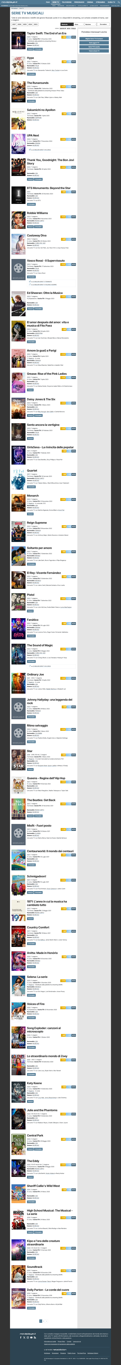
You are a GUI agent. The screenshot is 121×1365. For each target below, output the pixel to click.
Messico (38, 580)
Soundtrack (34, 1267)
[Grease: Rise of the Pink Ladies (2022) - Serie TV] (18, 382)
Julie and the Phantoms (42, 1110)
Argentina (39, 333)
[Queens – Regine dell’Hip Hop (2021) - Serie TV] (18, 785)
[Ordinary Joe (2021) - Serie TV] (18, 683)
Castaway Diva (37, 235)
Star (29, 751)
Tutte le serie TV (83, 5)
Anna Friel (61, 510)
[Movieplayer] (28, 1334)
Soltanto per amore (39, 548)
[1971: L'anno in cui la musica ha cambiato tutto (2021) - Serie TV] (18, 910)
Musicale (64, 24)
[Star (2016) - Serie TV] (18, 759)
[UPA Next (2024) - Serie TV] (18, 144)
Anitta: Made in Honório (42, 953)
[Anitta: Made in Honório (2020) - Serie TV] (18, 961)
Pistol (30, 594)
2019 (28, 1217)
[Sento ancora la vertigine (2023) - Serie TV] (18, 432)
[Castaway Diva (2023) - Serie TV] (18, 244)
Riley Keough (42, 412)
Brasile (37, 556)
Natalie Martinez (51, 689)
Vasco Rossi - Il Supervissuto (46, 260)
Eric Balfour (41, 940)
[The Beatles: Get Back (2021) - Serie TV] (18, 809)
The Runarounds (38, 83)
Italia (37, 66)
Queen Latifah (52, 765)
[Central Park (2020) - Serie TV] (18, 1144)
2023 (35, 24)
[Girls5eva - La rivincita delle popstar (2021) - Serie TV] (18, 455)
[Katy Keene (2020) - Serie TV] (18, 1092)
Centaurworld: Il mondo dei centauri (50, 851)
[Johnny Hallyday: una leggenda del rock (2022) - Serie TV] (18, 708)
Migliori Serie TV (71, 5)
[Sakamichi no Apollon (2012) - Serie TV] (18, 119)
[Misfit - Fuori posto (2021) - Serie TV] (18, 834)
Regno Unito (39, 221)
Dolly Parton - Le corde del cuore (48, 1290)
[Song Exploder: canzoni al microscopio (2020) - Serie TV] (18, 1037)
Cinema (90, 2)
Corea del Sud (40, 243)
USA (36, 43)
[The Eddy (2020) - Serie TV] (18, 1168)
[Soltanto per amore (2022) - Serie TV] (18, 556)
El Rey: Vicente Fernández (44, 573)
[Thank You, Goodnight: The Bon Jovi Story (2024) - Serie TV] (18, 167)
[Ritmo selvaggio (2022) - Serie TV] (18, 734)
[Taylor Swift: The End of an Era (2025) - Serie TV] (18, 40)
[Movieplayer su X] (24, 1337)
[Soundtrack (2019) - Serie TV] (18, 1274)
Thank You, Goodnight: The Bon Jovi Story (50, 161)
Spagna (37, 143)
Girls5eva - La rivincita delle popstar (50, 447)
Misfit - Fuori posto (39, 825)
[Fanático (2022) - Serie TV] (18, 628)
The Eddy (33, 1161)
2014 (28, 1189)
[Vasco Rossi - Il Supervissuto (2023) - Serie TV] (18, 269)
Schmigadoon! (36, 876)
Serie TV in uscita (94, 47)
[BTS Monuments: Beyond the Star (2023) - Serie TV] (18, 195)
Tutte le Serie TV (94, 51)
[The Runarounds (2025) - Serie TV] (18, 91)
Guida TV (111, 2)
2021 (28, 451)
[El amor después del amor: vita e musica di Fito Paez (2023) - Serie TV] (18, 331)
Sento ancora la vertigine (43, 425)
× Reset (14, 28)
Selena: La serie (37, 977)
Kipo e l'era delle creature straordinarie (43, 1242)
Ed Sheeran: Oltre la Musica (45, 293)
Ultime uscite (94, 5)
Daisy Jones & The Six (41, 399)
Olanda (37, 833)
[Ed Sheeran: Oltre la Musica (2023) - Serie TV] (18, 303)
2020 (28, 956)
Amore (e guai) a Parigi (41, 350)
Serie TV (55, 2)
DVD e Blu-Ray (116, 5)
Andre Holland (50, 1173)
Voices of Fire (36, 1004)
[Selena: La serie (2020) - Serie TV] (18, 985)
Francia (38, 360)
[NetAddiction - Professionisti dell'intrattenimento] (59, 1350)
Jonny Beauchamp (50, 1098)
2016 (28, 755)
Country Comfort (38, 927)
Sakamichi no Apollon (41, 110)
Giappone (38, 118)
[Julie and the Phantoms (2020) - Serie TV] (18, 1119)
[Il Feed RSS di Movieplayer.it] (35, 1337)
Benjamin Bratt (42, 765)
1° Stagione (30, 358)
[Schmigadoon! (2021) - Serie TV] (18, 885)
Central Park (35, 1135)
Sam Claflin (50, 412)
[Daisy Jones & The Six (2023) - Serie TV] (18, 408)
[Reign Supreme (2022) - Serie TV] (18, 531)
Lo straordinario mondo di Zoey (47, 1056)
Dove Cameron (51, 889)
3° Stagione (30, 759)
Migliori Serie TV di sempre (94, 39)
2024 (30, 24)
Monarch (33, 495)
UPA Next (33, 135)
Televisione (66, 2)
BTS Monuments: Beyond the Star (49, 188)
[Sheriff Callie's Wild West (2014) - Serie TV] (18, 1193)
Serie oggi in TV (94, 43)
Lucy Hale (41, 1098)
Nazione (88, 24)
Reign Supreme (37, 522)
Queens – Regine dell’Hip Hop (46, 778)
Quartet (32, 470)
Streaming (100, 2)
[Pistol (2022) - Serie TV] (18, 602)
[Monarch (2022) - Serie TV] (18, 503)
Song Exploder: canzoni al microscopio (44, 1029)
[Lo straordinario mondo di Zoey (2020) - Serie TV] (18, 1064)
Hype (30, 58)
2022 (28, 354)
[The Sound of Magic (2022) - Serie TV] (18, 654)
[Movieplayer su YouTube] (31, 1337)
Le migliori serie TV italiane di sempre (45, 284)
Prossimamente (104, 5)
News (54, 5)
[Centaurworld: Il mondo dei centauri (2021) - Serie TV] (18, 859)
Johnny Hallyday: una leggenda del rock (49, 701)
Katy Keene (34, 1083)
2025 (25, 24)
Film (48, 2)
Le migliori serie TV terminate (42, 281)
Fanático (32, 619)
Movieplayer (14, 8)
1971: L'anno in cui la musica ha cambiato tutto (47, 903)
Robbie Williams (37, 213)
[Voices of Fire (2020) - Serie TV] (18, 1012)
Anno (76, 24)
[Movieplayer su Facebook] (20, 1337)
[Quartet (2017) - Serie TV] (18, 479)
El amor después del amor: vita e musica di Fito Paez (48, 323)
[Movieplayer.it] (9, 2)
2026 (19, 24)
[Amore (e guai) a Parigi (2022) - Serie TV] (18, 358)
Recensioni (61, 5)
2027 (14, 24)
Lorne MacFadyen (66, 607)
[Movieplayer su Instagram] (28, 1337)
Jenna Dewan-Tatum (44, 1281)
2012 (28, 113)
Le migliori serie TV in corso (42, 150)
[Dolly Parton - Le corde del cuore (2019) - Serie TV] (18, 1298)
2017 (28, 474)
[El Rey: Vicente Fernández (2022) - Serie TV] (18, 580)
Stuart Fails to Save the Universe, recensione (20, 5)
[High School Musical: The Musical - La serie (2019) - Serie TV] (18, 1219)
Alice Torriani (55, 70)
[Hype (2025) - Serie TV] (18, 65)
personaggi (79, 2)
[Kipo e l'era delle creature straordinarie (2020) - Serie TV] (18, 1250)
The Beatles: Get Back (41, 800)
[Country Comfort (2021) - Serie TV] (18, 936)
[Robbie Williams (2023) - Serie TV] (18, 220)
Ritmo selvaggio (37, 725)
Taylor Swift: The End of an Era (46, 33)
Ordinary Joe (35, 674)
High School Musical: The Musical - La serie (50, 1212)
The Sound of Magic (40, 645)
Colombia (38, 733)
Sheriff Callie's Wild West (43, 1186)
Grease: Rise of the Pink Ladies (47, 373)
